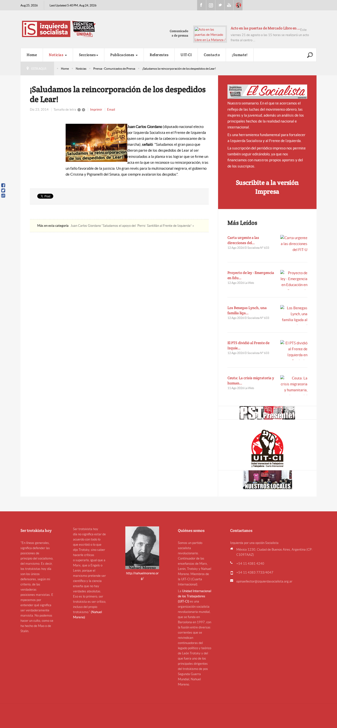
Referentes (159, 54)
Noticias (56, 54)
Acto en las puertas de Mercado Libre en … (265, 28)
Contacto (212, 54)
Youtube (229, 5)
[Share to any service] (3, 196)
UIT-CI (238, 5)
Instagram (210, 5)
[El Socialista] (267, 91)
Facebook (201, 5)
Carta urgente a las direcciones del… (243, 240)
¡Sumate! (239, 54)
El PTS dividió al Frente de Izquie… (248, 345)
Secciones (87, 54)
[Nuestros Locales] (267, 479)
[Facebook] (3, 185)
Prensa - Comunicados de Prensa (114, 68)
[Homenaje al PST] (267, 412)
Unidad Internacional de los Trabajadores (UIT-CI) (194, 596)
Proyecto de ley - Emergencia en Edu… (250, 275)
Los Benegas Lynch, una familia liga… (247, 310)
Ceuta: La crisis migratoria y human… (250, 380)
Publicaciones (122, 54)
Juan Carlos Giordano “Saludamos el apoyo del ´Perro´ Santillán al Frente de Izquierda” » (132, 226)
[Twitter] (3, 190)
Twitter (219, 5)
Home (32, 54)
